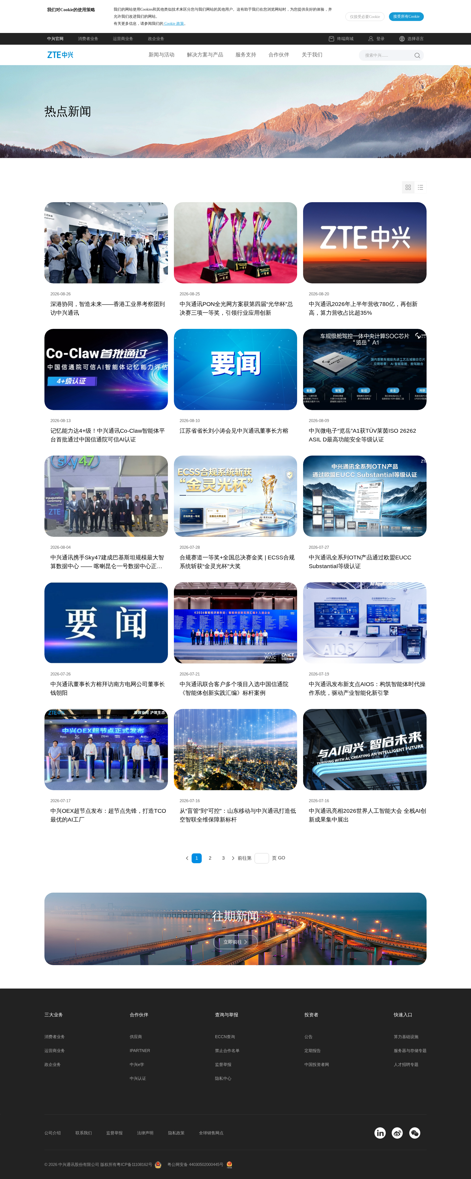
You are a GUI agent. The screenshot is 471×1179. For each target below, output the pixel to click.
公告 (308, 1036)
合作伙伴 (278, 54)
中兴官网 (55, 38)
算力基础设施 (406, 1036)
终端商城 (345, 38)
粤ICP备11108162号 (134, 1164)
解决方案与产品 (205, 54)
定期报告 (312, 1050)
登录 (380, 38)
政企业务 (156, 38)
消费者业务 (88, 38)
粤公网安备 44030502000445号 (195, 1164)
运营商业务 (123, 38)
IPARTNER (140, 1050)
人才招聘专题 (406, 1064)
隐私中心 (223, 1078)
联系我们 (84, 1132)
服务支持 (245, 54)
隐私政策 (176, 1132)
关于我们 (312, 54)
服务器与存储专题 (410, 1050)
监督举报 (223, 1064)
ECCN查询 (225, 1036)
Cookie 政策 (173, 24)
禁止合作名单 (227, 1050)
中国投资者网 (316, 1064)
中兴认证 (138, 1078)
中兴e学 (137, 1064)
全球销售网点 (211, 1132)
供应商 (136, 1036)
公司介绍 (52, 1132)
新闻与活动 (161, 54)
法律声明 (145, 1132)
